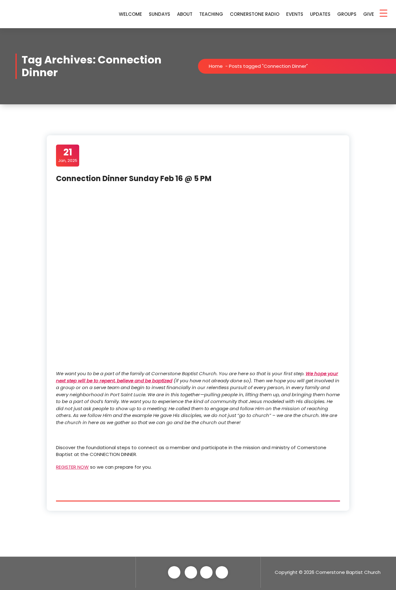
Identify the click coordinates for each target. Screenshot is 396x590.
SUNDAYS (159, 14)
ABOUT (184, 14)
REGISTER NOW (72, 467)
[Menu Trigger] (383, 13)
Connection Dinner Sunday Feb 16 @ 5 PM (134, 178)
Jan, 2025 (67, 155)
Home (216, 66)
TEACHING (211, 14)
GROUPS (346, 14)
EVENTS (294, 14)
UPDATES (320, 14)
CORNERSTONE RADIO (254, 14)
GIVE (368, 14)
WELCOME (130, 14)
